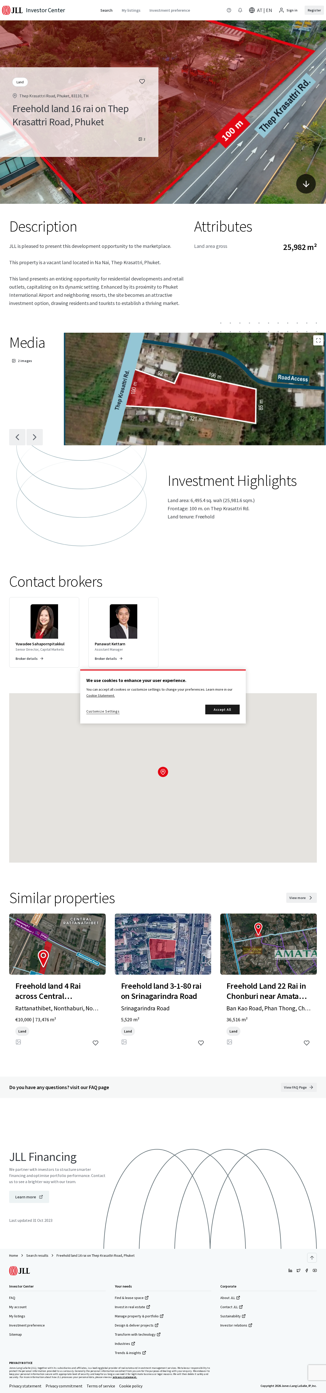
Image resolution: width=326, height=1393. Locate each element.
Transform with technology (135, 1334)
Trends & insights (128, 1352)
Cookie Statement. (100, 695)
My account (17, 1307)
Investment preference (27, 1325)
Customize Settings (103, 711)
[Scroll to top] (312, 1258)
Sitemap (15, 1334)
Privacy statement (25, 1385)
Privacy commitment (64, 1385)
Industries (122, 1343)
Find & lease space (129, 1297)
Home (13, 1255)
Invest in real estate (130, 1307)
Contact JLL (229, 1307)
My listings (17, 1316)
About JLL (227, 1297)
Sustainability (230, 1316)
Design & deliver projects (134, 1325)
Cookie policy (130, 1385)
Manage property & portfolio (137, 1316)
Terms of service (101, 1385)
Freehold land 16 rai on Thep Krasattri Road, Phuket (95, 1255)
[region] (163, 696)
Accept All (222, 709)
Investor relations (233, 1325)
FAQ (12, 1297)
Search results (37, 1255)
